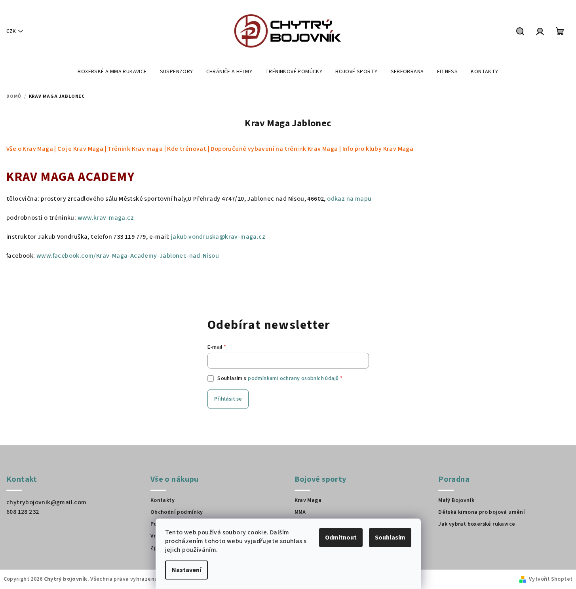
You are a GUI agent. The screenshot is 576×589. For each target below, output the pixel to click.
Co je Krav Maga (80, 148)
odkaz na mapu (349, 198)
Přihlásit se (228, 399)
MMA (300, 512)
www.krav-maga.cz (106, 217)
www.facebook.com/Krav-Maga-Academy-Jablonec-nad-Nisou (127, 255)
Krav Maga (308, 500)
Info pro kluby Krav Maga (378, 148)
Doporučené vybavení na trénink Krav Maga (274, 148)
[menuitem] (112, 72)
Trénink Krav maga (135, 148)
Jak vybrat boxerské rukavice (476, 524)
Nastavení (186, 570)
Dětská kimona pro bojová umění (481, 512)
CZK (11, 31)
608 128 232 (22, 511)
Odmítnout (341, 537)
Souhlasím (390, 537)
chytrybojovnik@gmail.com (46, 502)
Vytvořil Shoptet (550, 579)
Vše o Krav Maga (29, 148)
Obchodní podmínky (176, 512)
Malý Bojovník (456, 500)
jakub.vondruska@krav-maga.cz (218, 236)
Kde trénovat (186, 148)
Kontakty (162, 500)
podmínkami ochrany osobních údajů (293, 378)
